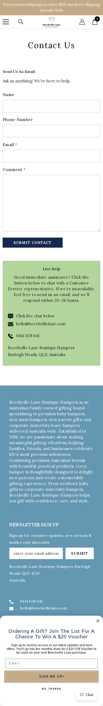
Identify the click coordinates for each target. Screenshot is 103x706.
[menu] (6, 22)
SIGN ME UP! (51, 676)
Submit (79, 553)
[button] (33, 243)
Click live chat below (35, 315)
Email (10, 144)
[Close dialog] (98, 621)
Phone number (18, 119)
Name (8, 94)
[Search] (21, 22)
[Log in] (82, 22)
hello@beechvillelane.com (40, 323)
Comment (14, 169)
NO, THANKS (51, 689)
